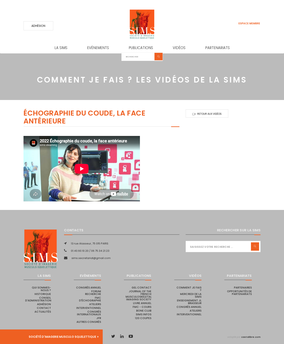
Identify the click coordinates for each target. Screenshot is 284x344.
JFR (98, 318)
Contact (44, 308)
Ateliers (95, 304)
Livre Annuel (142, 303)
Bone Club (143, 311)
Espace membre (249, 23)
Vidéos (179, 47)
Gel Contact (141, 288)
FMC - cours (142, 307)
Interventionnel (88, 308)
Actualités (43, 312)
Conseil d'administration (38, 299)
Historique (43, 294)
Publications (141, 47)
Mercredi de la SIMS (190, 295)
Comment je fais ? (189, 289)
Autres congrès (89, 322)
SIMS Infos (143, 314)
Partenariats (217, 47)
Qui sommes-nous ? (41, 289)
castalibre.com (251, 337)
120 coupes (143, 318)
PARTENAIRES (243, 288)
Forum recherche (93, 292)
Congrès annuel (88, 288)
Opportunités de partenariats (239, 292)
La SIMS (60, 47)
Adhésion (38, 26)
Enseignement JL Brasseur (189, 301)
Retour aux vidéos (209, 114)
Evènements (98, 47)
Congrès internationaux (89, 313)
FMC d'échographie (90, 299)
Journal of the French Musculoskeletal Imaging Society (139, 295)
